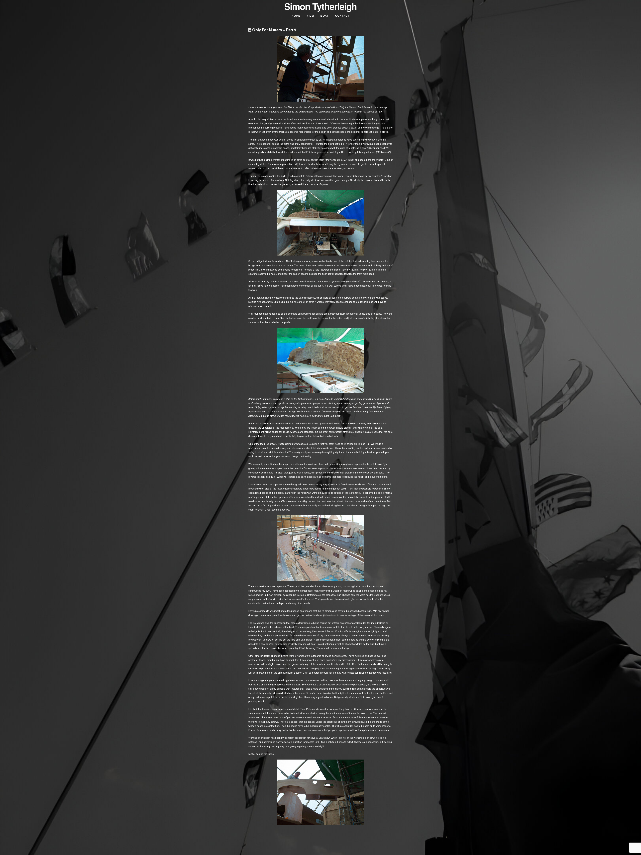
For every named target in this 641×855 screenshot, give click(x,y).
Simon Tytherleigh (320, 6)
